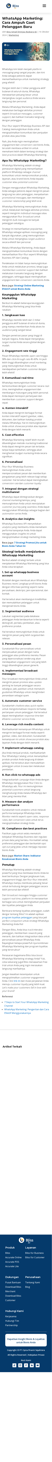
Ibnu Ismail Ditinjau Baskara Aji (21, 31)
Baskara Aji (39, 1101)
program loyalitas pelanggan (17, 917)
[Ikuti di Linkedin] (32, 1365)
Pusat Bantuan (13, 1282)
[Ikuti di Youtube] (38, 1365)
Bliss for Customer (35, 1257)
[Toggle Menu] (44, 5)
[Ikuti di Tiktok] (14, 1365)
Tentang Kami (32, 1282)
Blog (27, 1286)
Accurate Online (13, 1257)
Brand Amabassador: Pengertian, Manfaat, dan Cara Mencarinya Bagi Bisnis (26, 1140)
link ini (17, 980)
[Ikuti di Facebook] (26, 1365)
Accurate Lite (12, 1266)
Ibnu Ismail (23, 1101)
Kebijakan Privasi (36, 1355)
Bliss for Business (34, 1252)
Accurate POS (12, 1261)
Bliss (7, 1252)
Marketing (14, 35)
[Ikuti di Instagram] (20, 1365)
